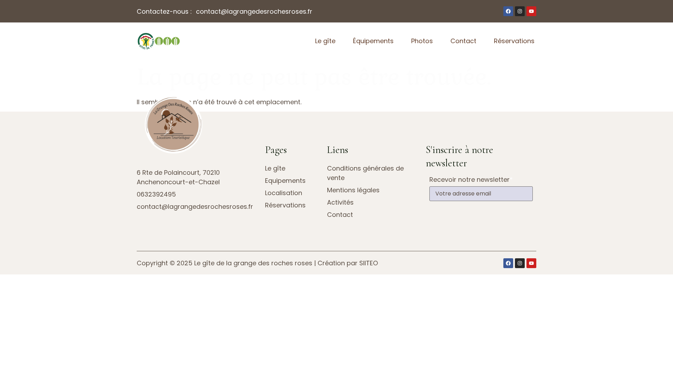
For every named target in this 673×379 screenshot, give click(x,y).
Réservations (514, 40)
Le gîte (325, 40)
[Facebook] (508, 11)
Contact (463, 40)
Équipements (373, 40)
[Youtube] (531, 11)
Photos (422, 40)
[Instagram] (520, 11)
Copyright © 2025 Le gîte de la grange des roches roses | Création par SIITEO (257, 263)
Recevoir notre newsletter (471, 180)
